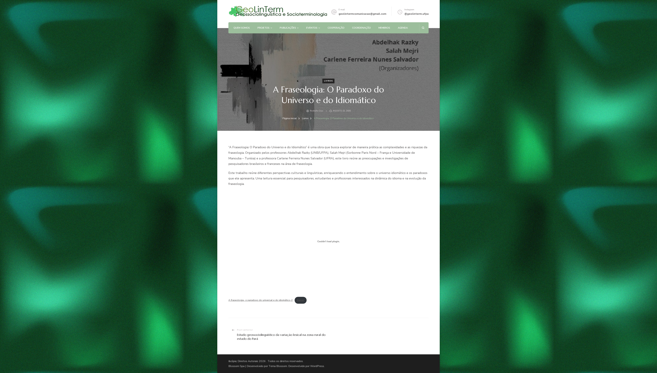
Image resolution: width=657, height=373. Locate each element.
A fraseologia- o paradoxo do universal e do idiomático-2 (260, 300)
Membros (384, 27)
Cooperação (336, 27)
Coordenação (361, 27)
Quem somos (242, 27)
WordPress (317, 366)
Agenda (403, 27)
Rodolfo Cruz (316, 110)
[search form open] (423, 28)
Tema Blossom (278, 366)
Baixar (300, 300)
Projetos (263, 27)
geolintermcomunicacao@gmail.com (362, 14)
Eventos (311, 27)
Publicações (288, 27)
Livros (328, 80)
